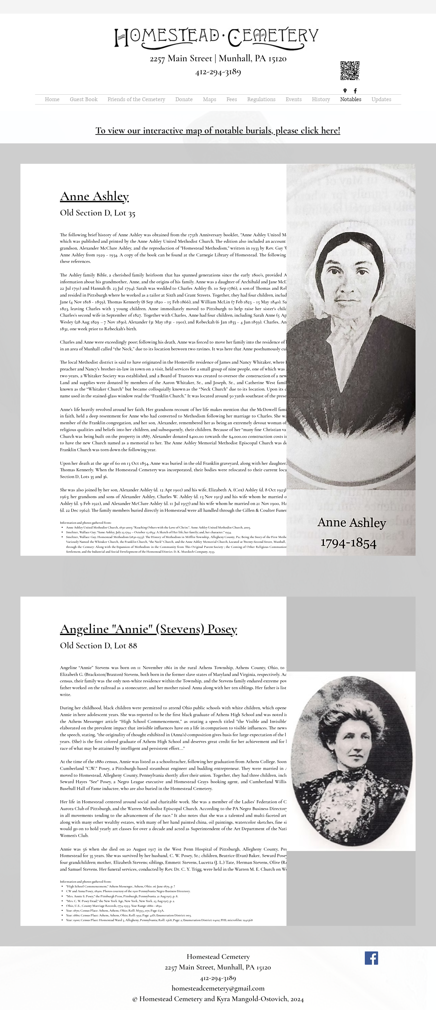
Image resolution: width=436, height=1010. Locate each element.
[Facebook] (371, 958)
